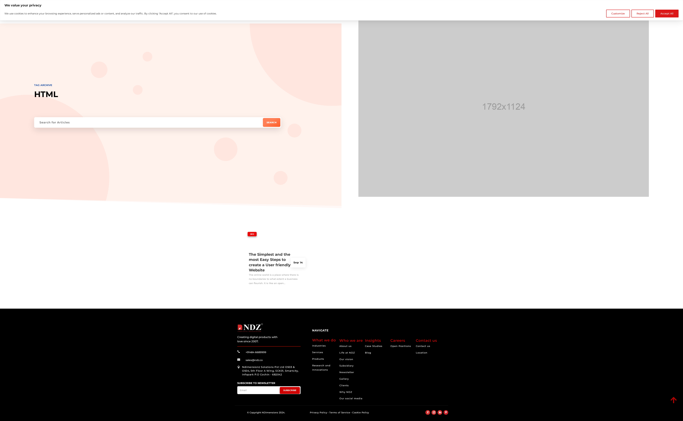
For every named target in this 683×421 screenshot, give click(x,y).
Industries (319, 345)
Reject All (643, 13)
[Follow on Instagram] (433, 412)
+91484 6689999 (256, 352)
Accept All (666, 13)
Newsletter (346, 372)
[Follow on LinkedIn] (440, 412)
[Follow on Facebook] (427, 412)
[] (649, 403)
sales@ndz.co (254, 360)
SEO (252, 234)
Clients (344, 385)
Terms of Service (339, 412)
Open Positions (400, 346)
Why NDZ (345, 392)
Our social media (350, 398)
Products (318, 358)
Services (317, 352)
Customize (618, 13)
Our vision (346, 359)
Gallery (344, 378)
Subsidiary (346, 365)
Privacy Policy (318, 412)
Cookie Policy (360, 412)
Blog (368, 352)
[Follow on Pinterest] (446, 412)
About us (345, 346)
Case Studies (373, 346)
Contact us (423, 346)
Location (421, 352)
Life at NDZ (347, 352)
